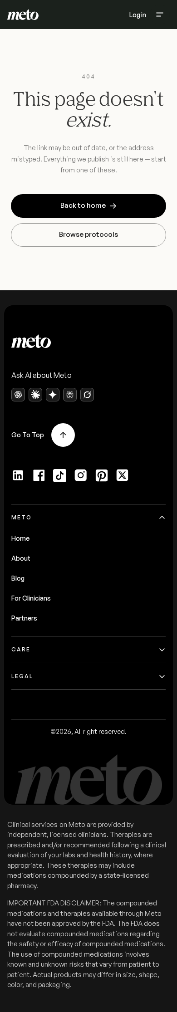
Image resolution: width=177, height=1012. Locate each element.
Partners (24, 618)
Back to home (83, 205)
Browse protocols (88, 234)
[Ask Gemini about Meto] (52, 394)
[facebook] (39, 475)
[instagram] (81, 475)
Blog (18, 578)
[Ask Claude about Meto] (35, 394)
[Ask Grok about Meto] (87, 394)
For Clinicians (31, 598)
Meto (21, 517)
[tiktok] (60, 475)
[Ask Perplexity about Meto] (70, 394)
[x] (122, 475)
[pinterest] (101, 475)
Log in (137, 14)
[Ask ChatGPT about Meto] (18, 394)
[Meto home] (23, 14)
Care (20, 649)
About (20, 558)
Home (20, 538)
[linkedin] (18, 475)
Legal (22, 676)
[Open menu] (160, 14)
